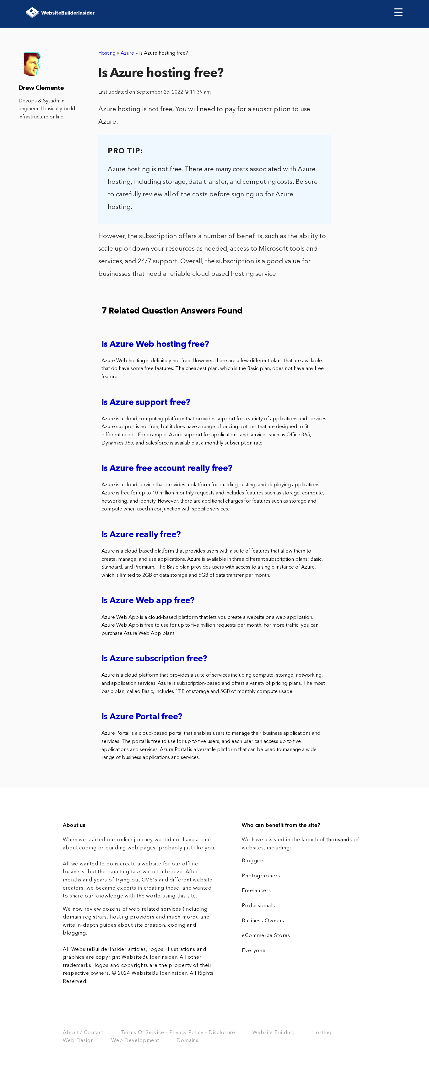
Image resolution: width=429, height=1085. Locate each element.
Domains (187, 1040)
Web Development (135, 1040)
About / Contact (83, 1032)
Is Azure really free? (141, 535)
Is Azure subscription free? (154, 659)
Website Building (274, 1032)
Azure (127, 53)
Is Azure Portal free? (141, 717)
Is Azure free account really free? (166, 469)
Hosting (107, 53)
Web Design (78, 1040)
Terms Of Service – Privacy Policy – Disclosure (178, 1032)
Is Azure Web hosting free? (155, 345)
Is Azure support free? (145, 403)
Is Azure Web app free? (148, 601)
